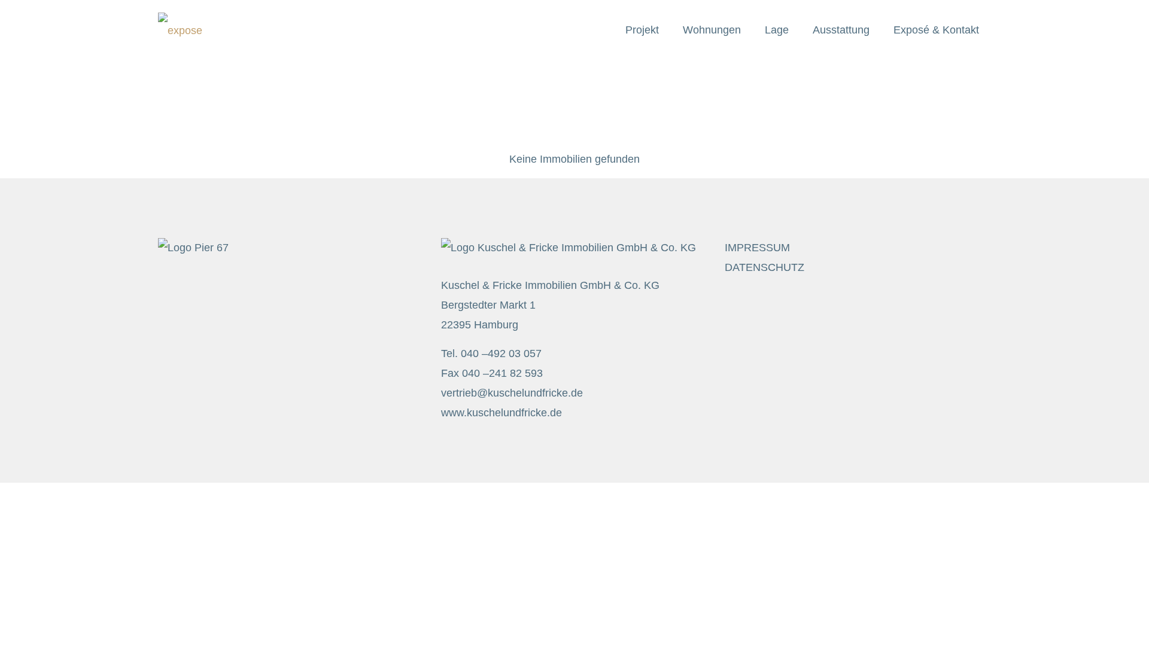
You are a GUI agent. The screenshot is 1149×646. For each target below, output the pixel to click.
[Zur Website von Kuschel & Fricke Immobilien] (568, 248)
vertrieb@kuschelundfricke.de (512, 393)
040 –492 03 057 (501, 353)
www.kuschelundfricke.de (501, 413)
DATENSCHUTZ (764, 267)
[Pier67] (180, 30)
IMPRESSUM (757, 248)
